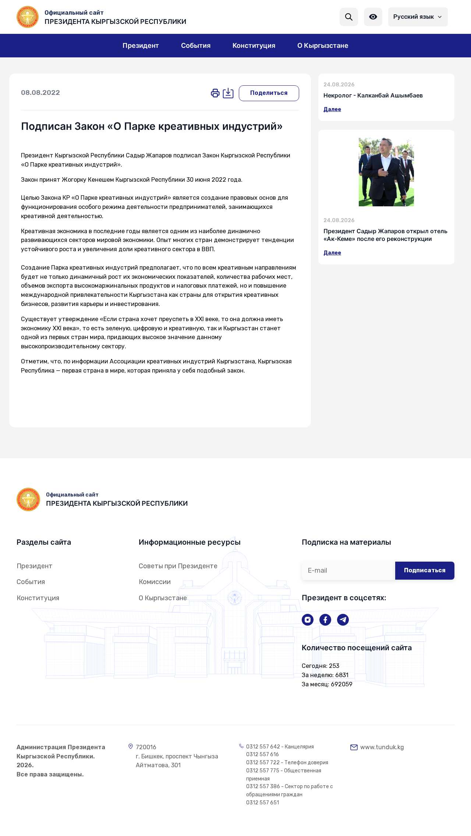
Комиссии (155, 582)
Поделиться (269, 92)
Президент (35, 566)
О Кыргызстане (163, 598)
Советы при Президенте (178, 566)
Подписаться (425, 570)
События (31, 582)
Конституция (38, 598)
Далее (332, 109)
